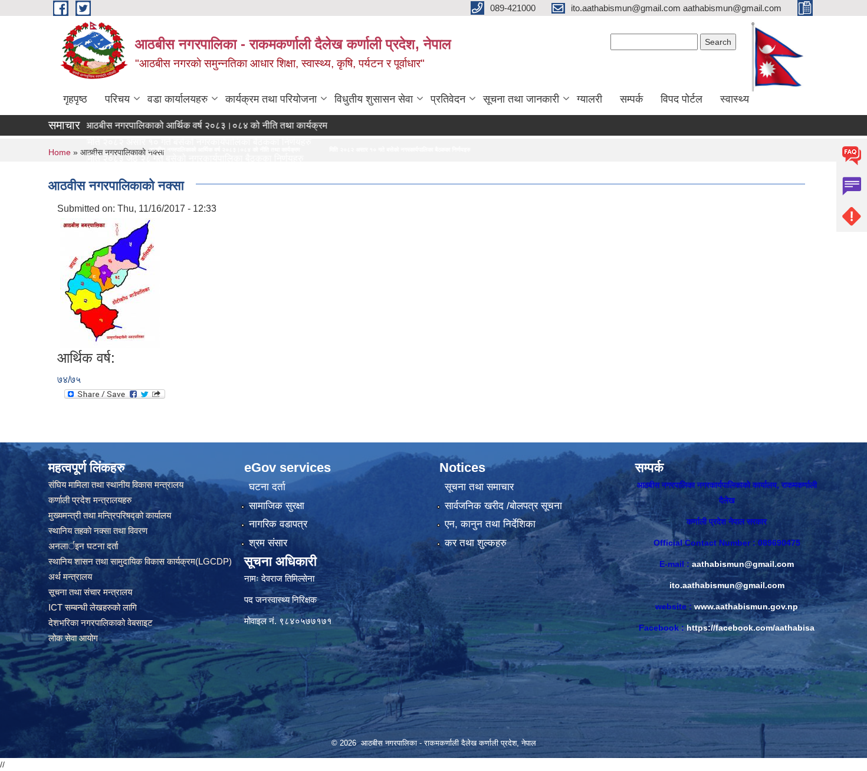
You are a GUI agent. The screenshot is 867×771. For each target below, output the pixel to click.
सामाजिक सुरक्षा (276, 505)
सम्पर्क (631, 99)
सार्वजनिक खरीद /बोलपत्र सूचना (503, 505)
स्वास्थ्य (734, 99)
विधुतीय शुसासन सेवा (373, 99)
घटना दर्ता (267, 487)
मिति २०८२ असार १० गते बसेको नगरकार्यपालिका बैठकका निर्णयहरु (294, 149)
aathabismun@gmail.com (743, 564)
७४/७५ (69, 380)
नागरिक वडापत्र (278, 524)
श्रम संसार (268, 543)
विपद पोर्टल (681, 99)
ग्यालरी (589, 99)
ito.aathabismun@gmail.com (726, 585)
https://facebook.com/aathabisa (751, 627)
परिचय (117, 99)
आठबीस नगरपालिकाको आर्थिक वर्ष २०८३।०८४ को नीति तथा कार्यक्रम (168, 125)
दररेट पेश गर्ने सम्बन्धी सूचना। (97, 175)
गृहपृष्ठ (75, 99)
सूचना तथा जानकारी (521, 99)
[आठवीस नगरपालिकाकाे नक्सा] (110, 282)
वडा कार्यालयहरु (177, 99)
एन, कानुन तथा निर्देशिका (490, 524)
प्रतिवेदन (448, 99)
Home (59, 152)
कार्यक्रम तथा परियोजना (271, 99)
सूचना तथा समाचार (479, 487)
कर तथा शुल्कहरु (476, 543)
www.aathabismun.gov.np (746, 606)
